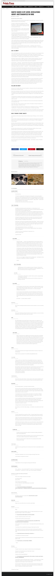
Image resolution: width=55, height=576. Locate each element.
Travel (25, 6)
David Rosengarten (14, 466)
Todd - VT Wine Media (14, 205)
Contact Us (41, 6)
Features (18, 16)
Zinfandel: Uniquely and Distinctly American (35, 155)
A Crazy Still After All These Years (18, 155)
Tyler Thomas (15, 332)
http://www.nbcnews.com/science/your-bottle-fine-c (25, 533)
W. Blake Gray (13, 16)
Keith (12, 317)
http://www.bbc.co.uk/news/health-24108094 (24, 540)
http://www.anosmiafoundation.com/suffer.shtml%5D (25, 514)
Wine (16, 6)
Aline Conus (13, 500)
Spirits (20, 6)
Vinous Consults (13, 451)
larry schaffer (15, 238)
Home (13, 6)
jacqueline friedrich (14, 191)
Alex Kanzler (13, 383)
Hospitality (30, 6)
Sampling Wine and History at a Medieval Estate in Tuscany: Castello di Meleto (18, 0)
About (36, 6)
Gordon (12, 347)
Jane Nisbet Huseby (14, 459)
